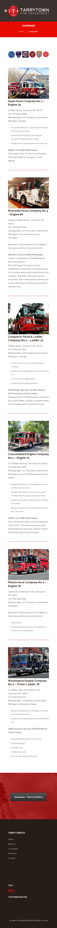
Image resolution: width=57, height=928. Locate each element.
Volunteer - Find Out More (28, 797)
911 (11, 890)
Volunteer (12, 853)
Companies (13, 848)
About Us (12, 844)
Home (21, 31)
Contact (11, 858)
